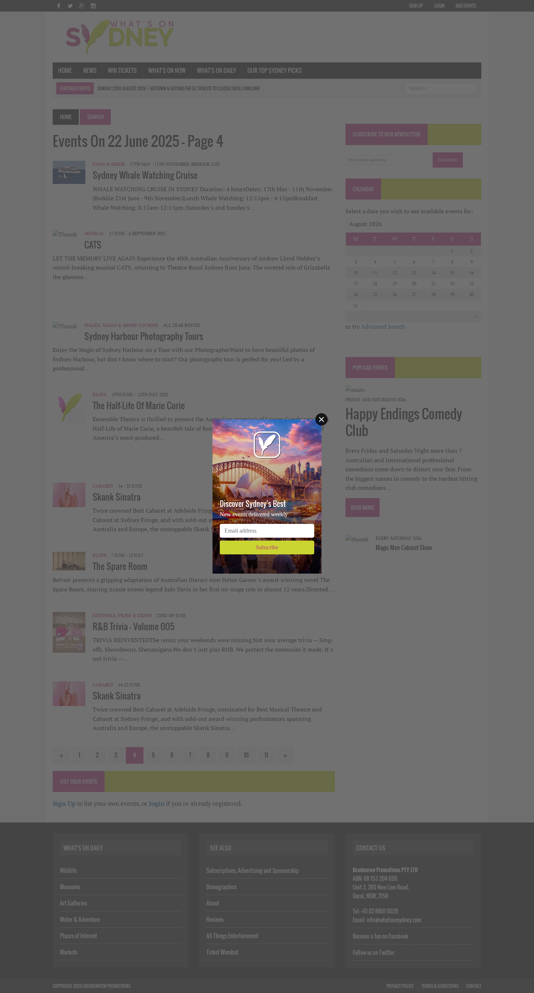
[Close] (321, 419)
